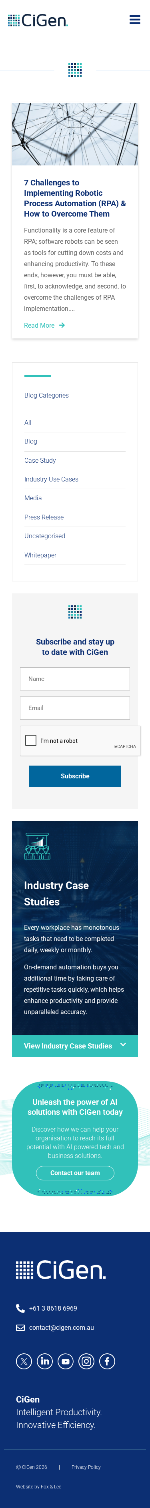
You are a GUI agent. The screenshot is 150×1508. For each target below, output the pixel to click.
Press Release (44, 517)
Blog (30, 441)
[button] (75, 1046)
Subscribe (75, 776)
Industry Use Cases (51, 479)
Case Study (40, 460)
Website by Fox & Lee (38, 1487)
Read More (40, 325)
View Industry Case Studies (68, 1046)
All (28, 422)
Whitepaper (40, 555)
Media (33, 498)
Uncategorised (44, 536)
